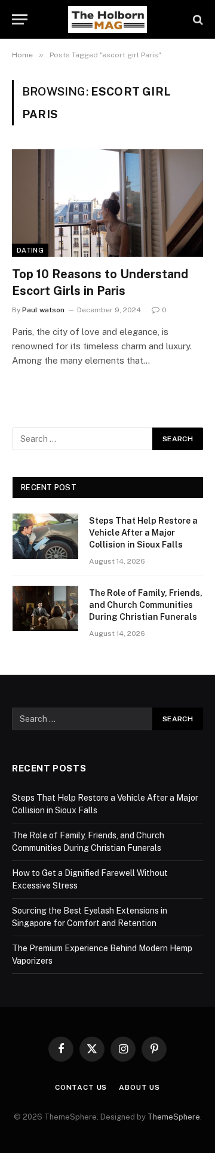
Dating (30, 250)
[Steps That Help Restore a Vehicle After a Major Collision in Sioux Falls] (45, 536)
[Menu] (19, 19)
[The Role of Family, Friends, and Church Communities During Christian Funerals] (45, 608)
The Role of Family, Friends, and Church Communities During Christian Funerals (145, 605)
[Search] (197, 19)
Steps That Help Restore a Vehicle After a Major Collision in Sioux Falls (143, 532)
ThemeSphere (174, 1116)
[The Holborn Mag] (107, 19)
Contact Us (81, 1087)
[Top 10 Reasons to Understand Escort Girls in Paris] (107, 203)
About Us (139, 1087)
